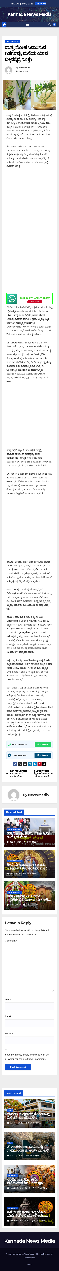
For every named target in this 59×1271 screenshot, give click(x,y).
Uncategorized (12, 42)
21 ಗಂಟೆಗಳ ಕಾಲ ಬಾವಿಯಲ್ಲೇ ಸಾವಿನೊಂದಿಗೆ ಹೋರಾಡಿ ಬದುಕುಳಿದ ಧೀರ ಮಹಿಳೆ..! (29, 1150)
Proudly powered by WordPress (20, 1254)
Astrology (13, 1175)
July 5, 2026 (17, 1123)
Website (9, 1033)
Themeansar (29, 1257)
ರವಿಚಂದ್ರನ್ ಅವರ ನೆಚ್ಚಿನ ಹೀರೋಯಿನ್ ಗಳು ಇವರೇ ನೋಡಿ (41, 773)
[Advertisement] (29, 201)
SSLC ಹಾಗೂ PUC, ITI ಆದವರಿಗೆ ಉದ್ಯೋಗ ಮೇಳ (28, 835)
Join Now (44, 744)
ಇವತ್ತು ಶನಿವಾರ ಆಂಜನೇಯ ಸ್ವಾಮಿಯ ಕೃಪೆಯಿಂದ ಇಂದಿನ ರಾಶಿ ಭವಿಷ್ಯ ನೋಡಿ (27, 899)
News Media (25, 67)
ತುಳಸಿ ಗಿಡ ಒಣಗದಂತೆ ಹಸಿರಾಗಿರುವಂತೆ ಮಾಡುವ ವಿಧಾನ (18, 773)
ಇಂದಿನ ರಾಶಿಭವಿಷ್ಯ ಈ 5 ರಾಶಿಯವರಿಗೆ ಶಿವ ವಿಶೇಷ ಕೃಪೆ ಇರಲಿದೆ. (25, 1183)
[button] (49, 24)
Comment (11, 940)
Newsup (47, 1254)
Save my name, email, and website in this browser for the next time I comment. (27, 1056)
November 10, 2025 (20, 1188)
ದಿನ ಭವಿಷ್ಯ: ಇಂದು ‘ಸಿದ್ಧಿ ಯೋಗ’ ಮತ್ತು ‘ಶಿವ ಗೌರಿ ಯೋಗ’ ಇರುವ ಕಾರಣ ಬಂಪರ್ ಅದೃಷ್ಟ (26, 1215)
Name (9, 999)
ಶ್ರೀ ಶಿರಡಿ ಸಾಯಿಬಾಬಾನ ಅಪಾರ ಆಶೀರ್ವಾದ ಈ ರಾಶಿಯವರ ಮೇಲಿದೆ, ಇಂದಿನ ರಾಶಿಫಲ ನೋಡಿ (29, 868)
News (10, 1110)
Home (29, 1264)
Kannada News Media (29, 14)
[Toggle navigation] (27, 25)
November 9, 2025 (20, 1221)
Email (9, 1016)
